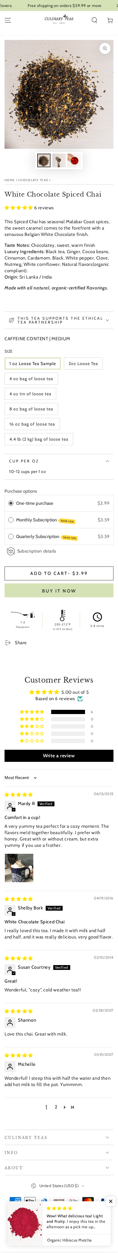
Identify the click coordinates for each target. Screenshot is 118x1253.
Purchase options (21, 491)
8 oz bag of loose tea (31, 409)
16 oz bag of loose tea (32, 424)
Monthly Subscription (45, 520)
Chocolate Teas (33, 180)
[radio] (11, 503)
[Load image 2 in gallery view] (59, 160)
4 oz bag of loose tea (31, 378)
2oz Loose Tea (83, 363)
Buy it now (59, 591)
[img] (19, 795)
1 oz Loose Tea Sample (32, 363)
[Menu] (8, 20)
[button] (94, 20)
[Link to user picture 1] (19, 868)
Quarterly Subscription (46, 537)
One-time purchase (34, 503)
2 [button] (56, 1107)
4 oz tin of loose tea (30, 393)
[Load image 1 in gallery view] (44, 160)
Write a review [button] (59, 756)
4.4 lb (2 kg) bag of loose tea (38, 439)
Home (10, 180)
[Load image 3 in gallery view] (74, 160)
